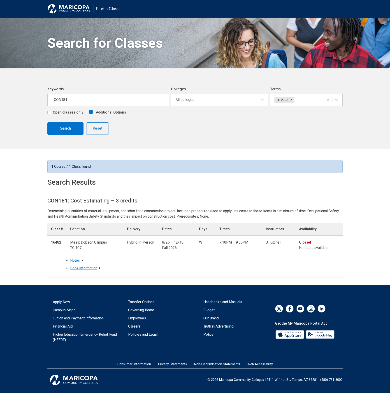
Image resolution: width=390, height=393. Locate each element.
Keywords (55, 89)
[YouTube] (300, 309)
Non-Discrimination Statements (217, 364)
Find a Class (108, 9)
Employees (137, 318)
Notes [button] (75, 260)
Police (208, 334)
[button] (291, 100)
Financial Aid (63, 326)
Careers (134, 326)
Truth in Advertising (218, 326)
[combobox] (295, 99)
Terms (275, 89)
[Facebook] (290, 309)
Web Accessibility (260, 364)
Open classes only (68, 112)
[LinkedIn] (321, 309)
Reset (97, 128)
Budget (209, 310)
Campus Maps (64, 310)
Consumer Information (134, 364)
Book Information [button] (83, 268)
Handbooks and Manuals (222, 302)
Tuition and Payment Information (78, 318)
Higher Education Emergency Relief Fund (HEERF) (85, 337)
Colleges (178, 89)
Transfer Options (141, 302)
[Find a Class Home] (70, 9)
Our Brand (211, 318)
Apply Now (61, 302)
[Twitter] (279, 309)
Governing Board (141, 310)
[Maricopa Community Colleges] (79, 380)
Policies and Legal (143, 334)
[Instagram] (311, 309)
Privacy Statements (172, 364)
